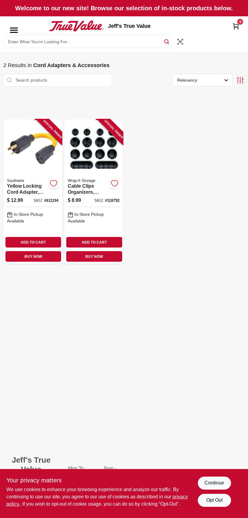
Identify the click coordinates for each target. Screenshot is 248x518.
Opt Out (214, 500)
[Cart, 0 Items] (236, 26)
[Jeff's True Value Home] (76, 26)
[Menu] (14, 30)
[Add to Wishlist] (53, 183)
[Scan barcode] (180, 42)
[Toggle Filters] (240, 80)
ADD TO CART (33, 242)
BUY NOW (33, 256)
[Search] (167, 41)
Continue (214, 482)
